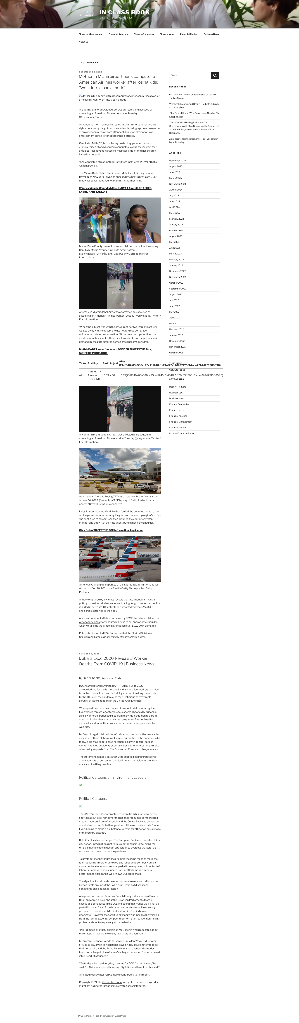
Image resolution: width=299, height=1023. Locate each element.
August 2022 (175, 294)
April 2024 (174, 207)
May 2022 (174, 311)
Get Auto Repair (177, 369)
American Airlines (89, 622)
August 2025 (175, 166)
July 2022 (174, 300)
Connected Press (112, 982)
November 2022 (177, 277)
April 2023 (174, 248)
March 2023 (175, 253)
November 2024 (177, 184)
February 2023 (176, 259)
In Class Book (125, 12)
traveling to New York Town (95, 176)
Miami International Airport (140, 124)
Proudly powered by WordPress (110, 1015)
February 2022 (176, 329)
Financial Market (189, 34)
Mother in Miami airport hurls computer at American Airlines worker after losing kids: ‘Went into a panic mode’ (118, 82)
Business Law (176, 392)
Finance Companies (144, 34)
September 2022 (177, 288)
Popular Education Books (181, 433)
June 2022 (174, 306)
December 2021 (177, 341)
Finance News (167, 34)
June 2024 (174, 201)
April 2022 (174, 317)
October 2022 (176, 282)
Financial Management (91, 34)
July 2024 (174, 195)
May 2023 (174, 242)
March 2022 (175, 323)
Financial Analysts (118, 34)
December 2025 (177, 160)
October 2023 (176, 230)
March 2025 (175, 178)
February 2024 (176, 218)
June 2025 (174, 172)
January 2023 (176, 265)
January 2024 (176, 224)
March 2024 (175, 213)
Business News (211, 34)
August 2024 (175, 189)
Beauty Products (177, 386)
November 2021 (177, 346)
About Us (83, 41)
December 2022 (177, 271)
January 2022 (176, 335)
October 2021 (176, 352)
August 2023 (175, 236)
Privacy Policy (85, 1015)
